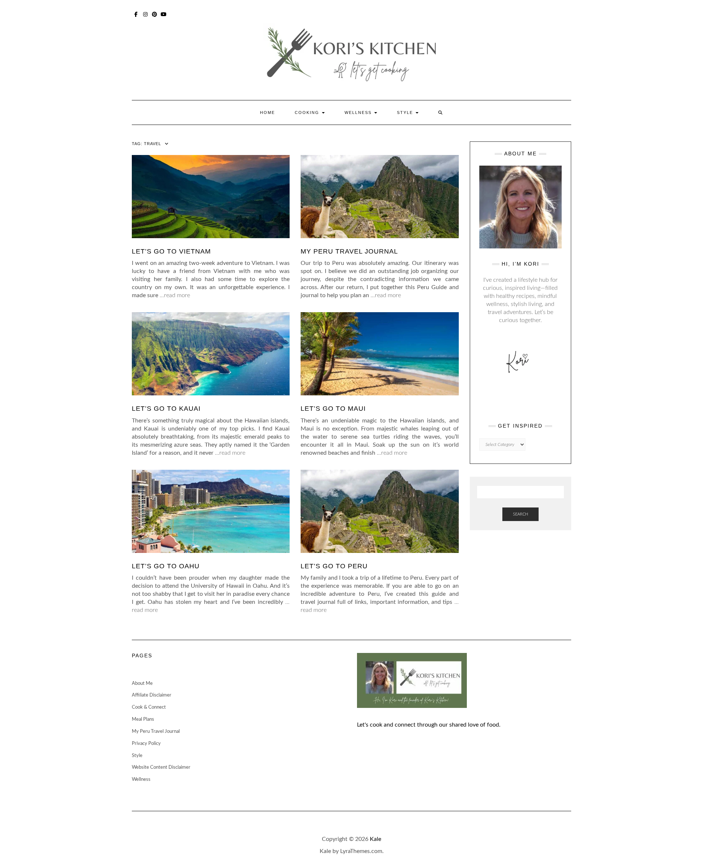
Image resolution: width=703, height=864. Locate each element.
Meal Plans (143, 719)
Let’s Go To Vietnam (171, 251)
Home (267, 112)
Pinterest (154, 13)
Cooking (308, 112)
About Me (142, 683)
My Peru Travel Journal (349, 251)
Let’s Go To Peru (334, 566)
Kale (375, 839)
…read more (175, 295)
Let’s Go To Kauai (166, 408)
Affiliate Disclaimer (151, 695)
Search (520, 514)
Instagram (145, 13)
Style (406, 112)
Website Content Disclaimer (161, 767)
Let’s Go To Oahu (166, 566)
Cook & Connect (149, 707)
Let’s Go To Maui (333, 408)
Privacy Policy (146, 743)
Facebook (136, 13)
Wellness (359, 112)
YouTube (163, 13)
